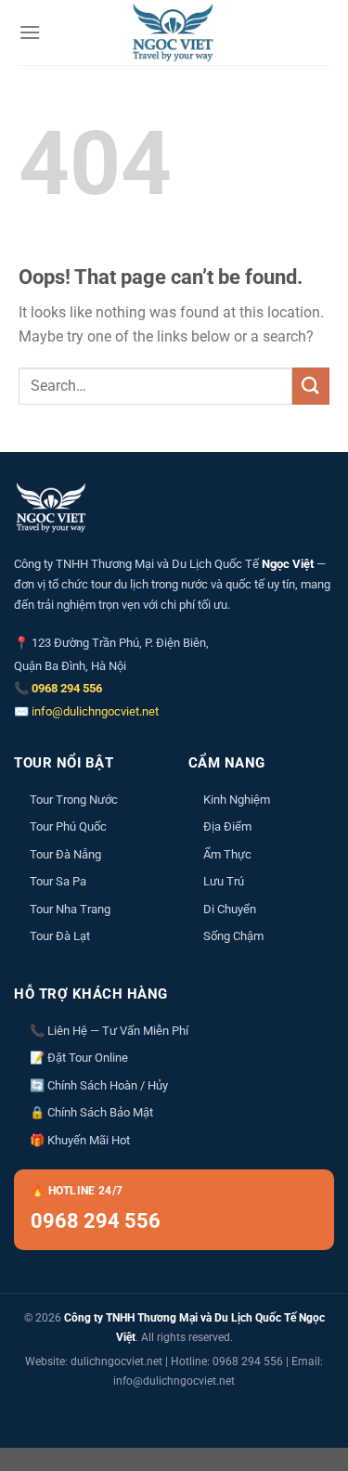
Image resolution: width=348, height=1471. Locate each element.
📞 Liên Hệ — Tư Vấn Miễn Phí (109, 1031)
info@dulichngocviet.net (95, 711)
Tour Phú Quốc (68, 826)
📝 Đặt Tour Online (79, 1058)
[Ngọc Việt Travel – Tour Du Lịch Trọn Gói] (174, 32)
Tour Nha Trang (70, 909)
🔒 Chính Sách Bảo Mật (91, 1112)
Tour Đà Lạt (60, 936)
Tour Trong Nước (74, 799)
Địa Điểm (227, 826)
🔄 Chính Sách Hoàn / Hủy (99, 1085)
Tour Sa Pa (58, 881)
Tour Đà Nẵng (65, 854)
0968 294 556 (67, 688)
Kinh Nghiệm (236, 799)
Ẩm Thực (227, 854)
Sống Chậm (233, 936)
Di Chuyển (229, 909)
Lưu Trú (223, 881)
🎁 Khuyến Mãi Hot (80, 1140)
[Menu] (30, 32)
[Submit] (310, 386)
